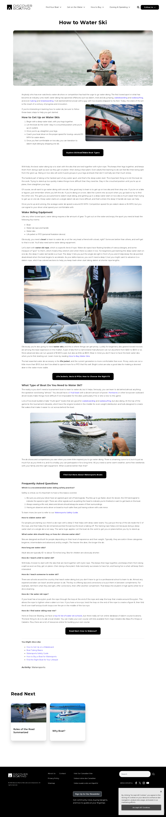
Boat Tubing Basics (34, 650)
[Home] (19, 7)
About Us (51, 773)
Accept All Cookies (141, 807)
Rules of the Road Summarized (24, 731)
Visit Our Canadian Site (83, 773)
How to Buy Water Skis (79, 356)
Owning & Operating (119, 7)
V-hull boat (74, 393)
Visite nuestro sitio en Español (86, 783)
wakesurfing (137, 98)
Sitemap (51, 783)
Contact (62, 773)
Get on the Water (75, 7)
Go (153, 774)
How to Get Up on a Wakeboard (40, 647)
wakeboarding (120, 98)
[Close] (161, 791)
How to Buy (96, 7)
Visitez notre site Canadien (85, 778)
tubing (33, 101)
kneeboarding (47, 101)
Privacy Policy (53, 778)
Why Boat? (58, 731)
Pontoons (113, 393)
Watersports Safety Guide (66, 512)
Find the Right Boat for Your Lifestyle (42, 660)
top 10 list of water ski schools (68, 616)
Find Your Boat (52, 7)
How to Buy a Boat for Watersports (41, 656)
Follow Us (148, 7)
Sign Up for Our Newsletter (87, 794)
